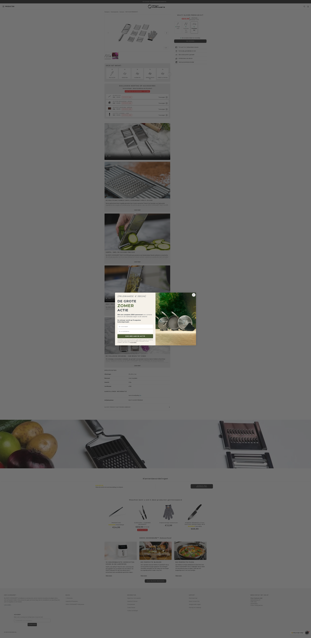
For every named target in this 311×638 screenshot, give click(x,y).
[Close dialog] (193, 294)
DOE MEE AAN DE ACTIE (135, 336)
